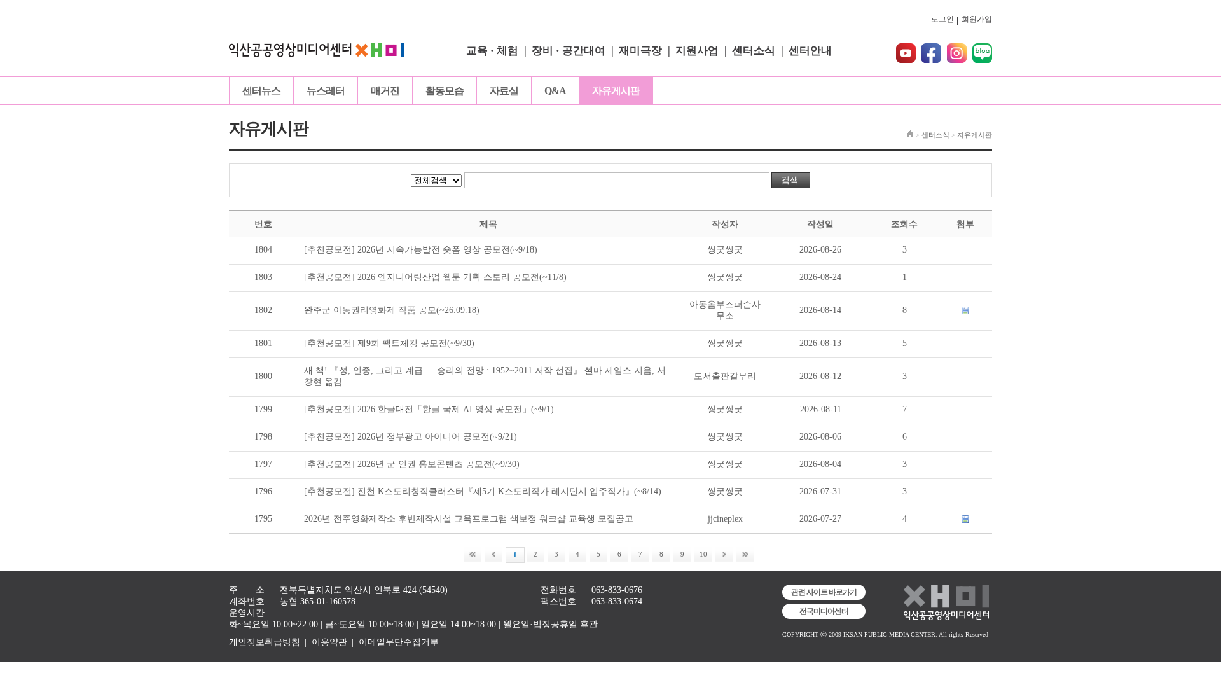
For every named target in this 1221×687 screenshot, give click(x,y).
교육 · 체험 (492, 51)
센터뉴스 (261, 90)
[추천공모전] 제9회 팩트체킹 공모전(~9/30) (389, 343)
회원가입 (977, 19)
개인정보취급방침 (264, 642)
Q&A (555, 90)
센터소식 (753, 51)
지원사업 (697, 51)
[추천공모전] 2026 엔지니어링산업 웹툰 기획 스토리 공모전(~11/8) (435, 277)
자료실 (504, 90)
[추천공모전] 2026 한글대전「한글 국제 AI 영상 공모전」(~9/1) (429, 409)
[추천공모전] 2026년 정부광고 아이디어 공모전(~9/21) (410, 436)
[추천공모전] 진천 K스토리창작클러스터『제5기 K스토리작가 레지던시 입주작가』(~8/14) (482, 491)
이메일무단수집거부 (399, 642)
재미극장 (640, 51)
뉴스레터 (326, 90)
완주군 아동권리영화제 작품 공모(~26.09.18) (391, 310)
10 (703, 554)
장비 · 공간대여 (568, 51)
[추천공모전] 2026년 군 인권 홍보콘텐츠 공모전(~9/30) (412, 464)
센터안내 (810, 51)
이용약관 (329, 642)
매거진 (385, 90)
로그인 (942, 19)
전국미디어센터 (823, 611)
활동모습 (444, 90)
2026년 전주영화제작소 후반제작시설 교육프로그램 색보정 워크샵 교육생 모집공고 (468, 519)
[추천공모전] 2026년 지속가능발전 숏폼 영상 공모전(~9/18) (420, 249)
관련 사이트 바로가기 (824, 592)
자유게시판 (616, 90)
